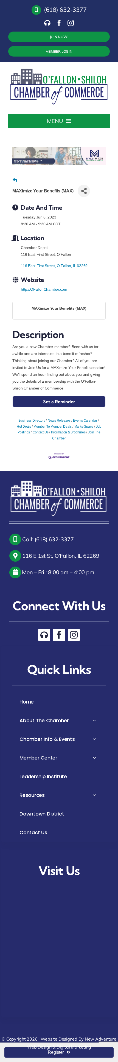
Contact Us (40, 432)
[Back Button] (15, 180)
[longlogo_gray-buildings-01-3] (59, 68)
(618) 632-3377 (65, 9)
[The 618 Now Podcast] (47, 23)
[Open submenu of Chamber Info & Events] (94, 739)
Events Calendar (85, 420)
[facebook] (59, 23)
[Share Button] (84, 191)
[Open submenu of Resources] (94, 795)
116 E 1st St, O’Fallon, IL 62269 (60, 555)
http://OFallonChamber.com (44, 289)
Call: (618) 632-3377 (47, 539)
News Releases (59, 420)
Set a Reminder (59, 401)
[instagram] (71, 23)
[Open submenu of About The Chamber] (94, 720)
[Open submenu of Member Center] (94, 758)
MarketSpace (83, 426)
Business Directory (31, 420)
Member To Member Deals (52, 426)
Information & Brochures (68, 432)
